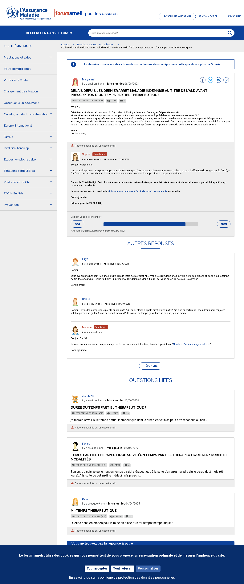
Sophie (86, 154)
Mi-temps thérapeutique (94, 511)
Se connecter (208, 16)
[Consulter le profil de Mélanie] (75, 333)
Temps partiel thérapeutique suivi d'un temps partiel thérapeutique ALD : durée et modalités (149, 457)
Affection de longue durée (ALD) (89, 465)
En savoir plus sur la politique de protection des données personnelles (122, 577)
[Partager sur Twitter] (210, 80)
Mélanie (87, 327)
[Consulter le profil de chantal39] (75, 402)
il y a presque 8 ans (92, 304)
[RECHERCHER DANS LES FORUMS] (229, 33)
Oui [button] (79, 223)
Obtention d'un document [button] (21, 103)
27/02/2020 (116, 159)
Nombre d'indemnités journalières (191, 344)
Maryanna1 (89, 79)
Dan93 (86, 299)
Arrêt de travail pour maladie (87, 101)
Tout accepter (97, 568)
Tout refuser (122, 568)
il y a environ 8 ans (91, 159)
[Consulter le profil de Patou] (75, 505)
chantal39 (88, 396)
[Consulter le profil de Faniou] (75, 449)
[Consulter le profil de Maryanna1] (75, 85)
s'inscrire (234, 16)
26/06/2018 (116, 264)
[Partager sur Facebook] (202, 80)
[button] (122, 20)
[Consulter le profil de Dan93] (75, 305)
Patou (85, 499)
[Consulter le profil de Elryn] (75, 265)
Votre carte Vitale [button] (16, 80)
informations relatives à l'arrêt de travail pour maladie (138, 191)
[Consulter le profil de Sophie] (75, 160)
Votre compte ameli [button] (17, 69)
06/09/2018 (117, 304)
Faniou (86, 443)
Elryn (85, 259)
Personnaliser (148, 568)
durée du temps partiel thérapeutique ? (108, 407)
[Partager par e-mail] (218, 80)
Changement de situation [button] (21, 91)
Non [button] (225, 225)
